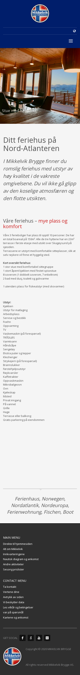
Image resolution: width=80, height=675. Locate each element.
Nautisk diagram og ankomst (21, 559)
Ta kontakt (9, 587)
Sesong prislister (13, 569)
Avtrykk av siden (13, 597)
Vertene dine (11, 592)
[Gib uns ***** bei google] (31, 638)
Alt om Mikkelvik (13, 549)
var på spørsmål (13, 612)
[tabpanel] (40, 86)
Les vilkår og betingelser (18, 607)
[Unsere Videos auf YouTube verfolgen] (39, 638)
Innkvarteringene (14, 554)
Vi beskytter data (13, 602)
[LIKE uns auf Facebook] (22, 638)
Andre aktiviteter (13, 564)
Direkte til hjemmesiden (17, 544)
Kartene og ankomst (15, 617)
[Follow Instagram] (47, 638)
